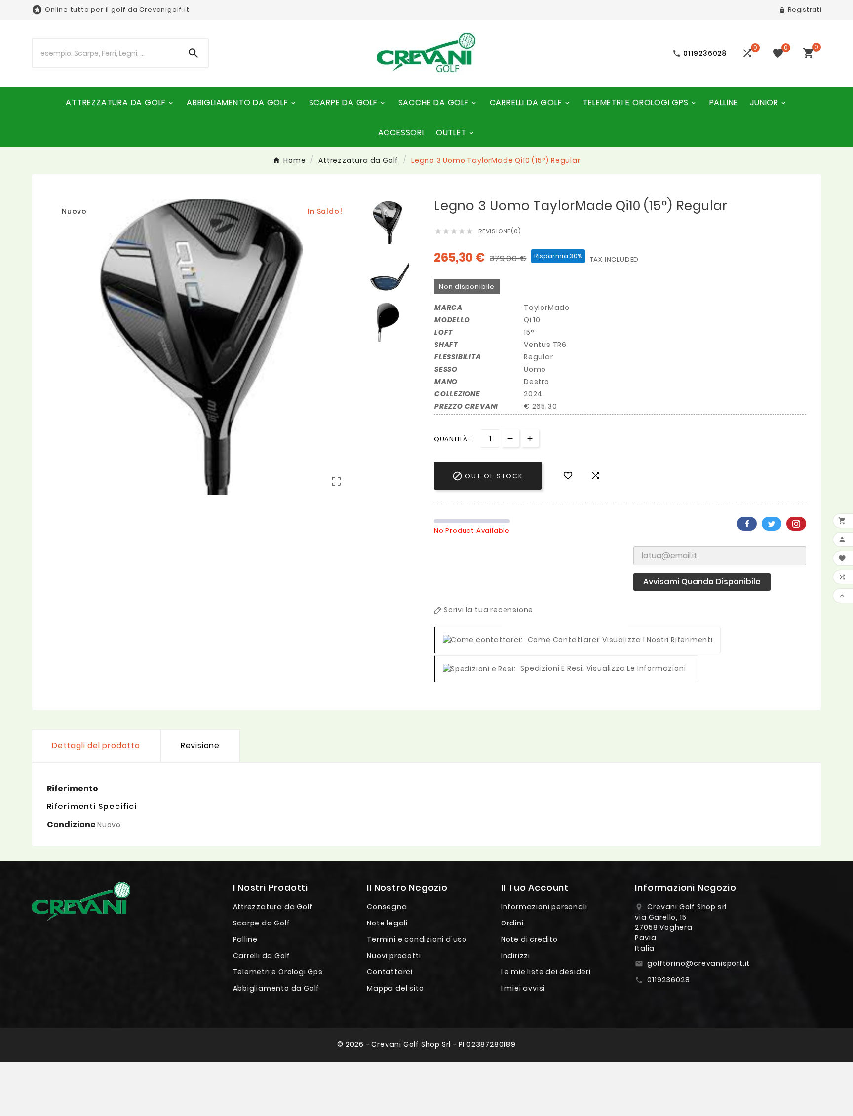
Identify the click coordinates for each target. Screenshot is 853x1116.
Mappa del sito (395, 988)
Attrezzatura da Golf (273, 907)
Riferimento (72, 788)
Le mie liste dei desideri (546, 972)
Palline (245, 939)
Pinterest (796, 524)
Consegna (387, 907)
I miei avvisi (523, 988)
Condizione (72, 824)
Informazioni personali (544, 907)
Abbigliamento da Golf (276, 988)
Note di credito (529, 939)
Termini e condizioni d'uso (417, 939)
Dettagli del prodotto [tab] (96, 745)
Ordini (512, 923)
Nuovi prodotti (394, 956)
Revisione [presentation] (200, 745)
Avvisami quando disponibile (702, 581)
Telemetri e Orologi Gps (278, 972)
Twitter (771, 524)
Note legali (387, 923)
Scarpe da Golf (261, 923)
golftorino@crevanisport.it (698, 963)
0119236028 (668, 980)
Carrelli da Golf (262, 956)
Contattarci (390, 972)
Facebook (747, 524)
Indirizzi (515, 956)
